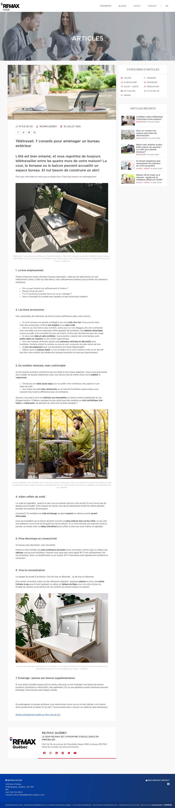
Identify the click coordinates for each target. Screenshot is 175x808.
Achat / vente (130, 87)
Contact (152, 6)
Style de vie (25, 127)
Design (127, 95)
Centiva (167, 805)
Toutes (127, 78)
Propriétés (105, 6)
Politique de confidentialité (105, 805)
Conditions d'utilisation (129, 805)
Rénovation (152, 87)
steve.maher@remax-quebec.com (28, 795)
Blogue (122, 6)
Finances (151, 78)
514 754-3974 (16, 792)
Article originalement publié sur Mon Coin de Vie (38, 715)
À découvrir (130, 82)
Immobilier (151, 82)
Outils (137, 6)
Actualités (129, 91)
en (167, 6)
